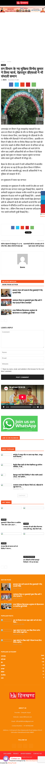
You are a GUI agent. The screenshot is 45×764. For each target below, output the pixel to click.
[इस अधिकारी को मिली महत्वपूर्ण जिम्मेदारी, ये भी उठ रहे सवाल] (33, 545)
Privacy (16, 753)
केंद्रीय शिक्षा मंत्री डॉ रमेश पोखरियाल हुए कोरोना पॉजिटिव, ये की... (27, 466)
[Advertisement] (22, 35)
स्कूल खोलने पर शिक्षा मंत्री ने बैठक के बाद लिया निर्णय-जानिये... (27, 641)
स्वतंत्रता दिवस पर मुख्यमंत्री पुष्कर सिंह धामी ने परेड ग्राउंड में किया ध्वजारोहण (27, 301)
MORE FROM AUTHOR (10, 285)
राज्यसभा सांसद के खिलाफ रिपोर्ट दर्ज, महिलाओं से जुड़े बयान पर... (28, 486)
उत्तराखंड (3, 65)
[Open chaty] (6, 758)
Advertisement (26, 753)
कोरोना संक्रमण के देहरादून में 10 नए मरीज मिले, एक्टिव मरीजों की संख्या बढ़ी (11, 245)
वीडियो (2, 672)
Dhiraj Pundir (12, 763)
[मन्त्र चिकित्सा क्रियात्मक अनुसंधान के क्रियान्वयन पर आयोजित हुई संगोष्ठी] (6, 312)
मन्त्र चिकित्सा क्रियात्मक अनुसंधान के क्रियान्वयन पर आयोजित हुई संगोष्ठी (25, 311)
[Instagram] (20, 746)
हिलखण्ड (4, 80)
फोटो (2, 678)
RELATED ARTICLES (9, 282)
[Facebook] (14, 746)
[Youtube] (31, 746)
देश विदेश (3, 675)
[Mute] (38, 407)
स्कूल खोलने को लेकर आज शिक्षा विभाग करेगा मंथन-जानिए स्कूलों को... (26, 631)
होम (2, 662)
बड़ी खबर (3, 659)
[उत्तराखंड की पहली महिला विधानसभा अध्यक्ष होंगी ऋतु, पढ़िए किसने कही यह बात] (33, 516)
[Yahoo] (22, 271)
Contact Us (37, 753)
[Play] (4, 407)
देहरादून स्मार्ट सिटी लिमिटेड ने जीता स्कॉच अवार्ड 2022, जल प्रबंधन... (27, 476)
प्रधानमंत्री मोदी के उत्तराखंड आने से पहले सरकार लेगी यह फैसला (33, 245)
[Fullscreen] (41, 407)
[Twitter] (25, 746)
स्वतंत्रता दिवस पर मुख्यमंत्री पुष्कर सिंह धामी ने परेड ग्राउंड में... (27, 595)
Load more (22, 495)
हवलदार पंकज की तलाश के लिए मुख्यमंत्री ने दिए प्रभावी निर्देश (27, 585)
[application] (22, 397)
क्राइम (2, 669)
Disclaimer (7, 753)
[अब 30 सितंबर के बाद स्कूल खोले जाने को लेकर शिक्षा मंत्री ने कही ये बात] (6, 622)
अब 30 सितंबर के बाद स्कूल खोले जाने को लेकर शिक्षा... (27, 621)
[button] (42, 3)
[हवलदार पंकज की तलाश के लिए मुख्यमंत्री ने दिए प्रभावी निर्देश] (6, 293)
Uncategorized (29, 557)
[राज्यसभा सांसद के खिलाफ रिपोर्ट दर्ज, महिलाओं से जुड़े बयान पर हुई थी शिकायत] (6, 487)
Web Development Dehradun (35, 760)
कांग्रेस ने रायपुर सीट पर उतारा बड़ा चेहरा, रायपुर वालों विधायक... (28, 455)
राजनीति (3, 665)
